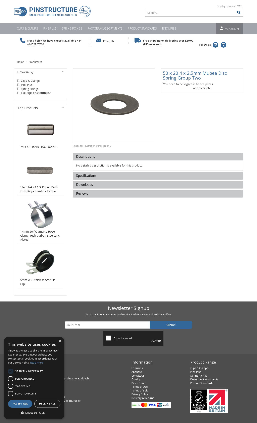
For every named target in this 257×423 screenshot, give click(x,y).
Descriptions (85, 156)
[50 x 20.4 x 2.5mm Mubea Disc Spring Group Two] (114, 105)
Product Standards (142, 28)
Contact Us (138, 375)
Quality (136, 379)
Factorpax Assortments (105, 28)
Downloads (84, 185)
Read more (37, 362)
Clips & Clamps (27, 28)
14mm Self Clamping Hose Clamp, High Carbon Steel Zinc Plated (40, 235)
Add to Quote (202, 88)
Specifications (86, 176)
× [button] (59, 341)
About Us (137, 372)
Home (20, 62)
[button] (34, 412)
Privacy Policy (140, 394)
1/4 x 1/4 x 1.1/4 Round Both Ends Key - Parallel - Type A (39, 189)
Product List (35, 62)
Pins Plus (50, 28)
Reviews (82, 193)
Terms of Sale (140, 390)
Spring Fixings (72, 28)
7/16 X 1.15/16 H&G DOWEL (38, 147)
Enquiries (169, 28)
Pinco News (139, 383)
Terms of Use (140, 386)
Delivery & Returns (143, 398)
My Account (232, 29)
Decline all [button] (47, 403)
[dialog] (34, 378)
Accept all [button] (20, 403)
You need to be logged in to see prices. (188, 84)
